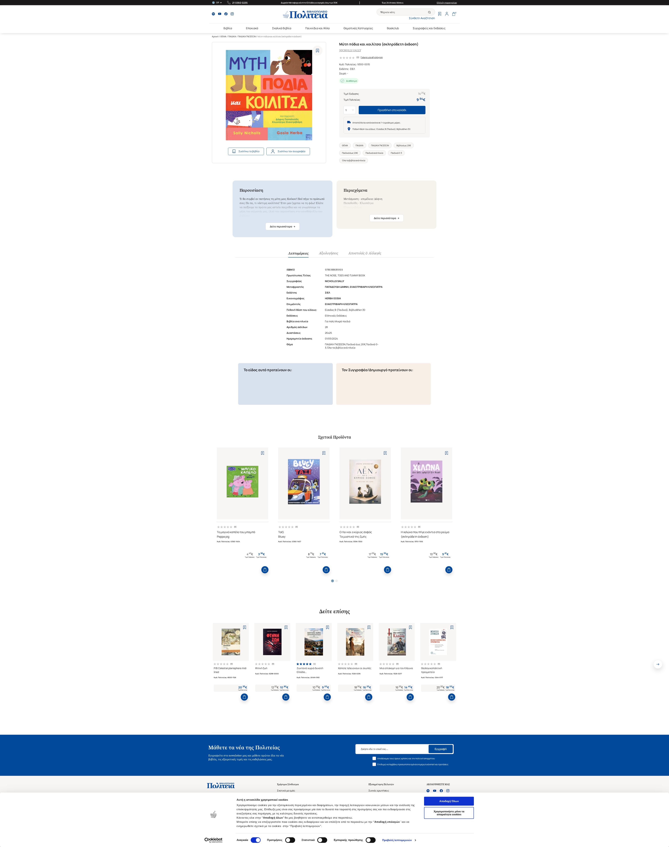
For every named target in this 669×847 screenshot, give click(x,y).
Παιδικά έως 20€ (350, 152)
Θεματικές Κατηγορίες (358, 28)
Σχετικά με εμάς (286, 790)
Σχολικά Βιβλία (281, 28)
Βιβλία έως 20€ (404, 145)
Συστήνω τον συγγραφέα (291, 151)
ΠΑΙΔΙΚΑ (232, 36)
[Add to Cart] (264, 569)
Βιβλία (228, 28)
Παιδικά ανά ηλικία (374, 152)
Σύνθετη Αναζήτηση (422, 18)
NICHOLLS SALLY (350, 50)
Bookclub (393, 28)
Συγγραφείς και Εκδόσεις (429, 28)
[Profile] (446, 14)
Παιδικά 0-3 (396, 152)
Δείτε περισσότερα (282, 226)
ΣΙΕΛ (352, 69)
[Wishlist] (439, 14)
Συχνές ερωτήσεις (378, 790)
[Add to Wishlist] (317, 51)
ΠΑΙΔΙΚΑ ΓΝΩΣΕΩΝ (247, 36)
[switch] (290, 840)
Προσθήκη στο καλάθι (392, 110)
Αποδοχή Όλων (449, 801)
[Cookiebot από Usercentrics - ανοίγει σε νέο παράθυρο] (213, 840)
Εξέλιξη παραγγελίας (447, 2)
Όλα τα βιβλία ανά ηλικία (353, 160)
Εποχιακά (252, 28)
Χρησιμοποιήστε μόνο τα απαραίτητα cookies (449, 813)
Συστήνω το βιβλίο (249, 151)
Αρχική (215, 36)
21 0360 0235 (240, 2)
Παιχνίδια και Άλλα (317, 28)
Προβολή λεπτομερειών (397, 840)
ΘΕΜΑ (223, 36)
